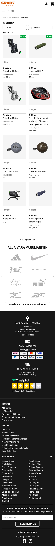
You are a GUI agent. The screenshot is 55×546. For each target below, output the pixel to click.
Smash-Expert (35, 473)
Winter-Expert (35, 497)
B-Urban (7, 67)
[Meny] (3, 11)
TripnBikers (34, 491)
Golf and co (7, 482)
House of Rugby (9, 488)
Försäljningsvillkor (10, 435)
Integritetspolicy (9, 451)
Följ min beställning (11, 414)
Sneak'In (32, 476)
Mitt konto (6, 407)
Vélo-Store (33, 494)
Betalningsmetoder (10, 444)
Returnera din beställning (27, 375)
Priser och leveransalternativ (15, 447)
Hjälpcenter (7, 410)
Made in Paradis (9, 494)
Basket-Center (8, 460)
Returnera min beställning (13, 417)
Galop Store (7, 479)
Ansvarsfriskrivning (10, 441)
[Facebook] (24, 541)
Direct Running (9, 467)
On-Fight (6, 501)
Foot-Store (7, 476)
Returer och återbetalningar (14, 438)
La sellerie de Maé (10, 491)
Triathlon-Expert (36, 488)
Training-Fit (34, 482)
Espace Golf (7, 473)
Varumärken (14, 17)
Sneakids (33, 479)
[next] (53, 276)
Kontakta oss (27, 327)
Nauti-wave (7, 497)
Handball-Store (9, 485)
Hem (4, 17)
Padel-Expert (34, 460)
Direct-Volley (8, 470)
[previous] (2, 276)
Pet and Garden (36, 467)
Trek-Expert (34, 485)
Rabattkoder (7, 420)
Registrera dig (27, 523)
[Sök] (9, 11)
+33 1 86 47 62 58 (27, 335)
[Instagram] (31, 541)
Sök (13, 10)
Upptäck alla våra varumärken (27, 304)
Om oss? (6, 429)
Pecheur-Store (35, 464)
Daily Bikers (7, 464)
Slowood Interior (36, 470)
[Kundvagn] (52, 4)
